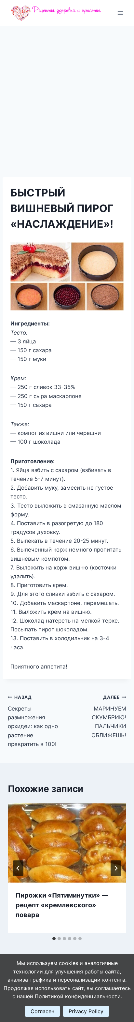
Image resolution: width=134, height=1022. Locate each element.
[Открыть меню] (120, 13)
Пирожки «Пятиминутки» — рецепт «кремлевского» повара (62, 905)
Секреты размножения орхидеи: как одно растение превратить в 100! (33, 721)
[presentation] (67, 843)
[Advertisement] (67, 96)
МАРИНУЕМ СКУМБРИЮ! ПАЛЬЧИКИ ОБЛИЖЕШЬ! (108, 716)
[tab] (54, 938)
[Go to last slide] (18, 868)
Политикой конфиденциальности (78, 996)
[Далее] (116, 868)
